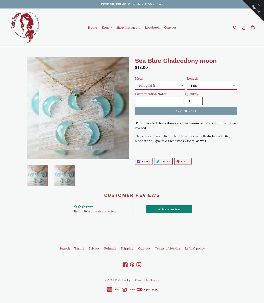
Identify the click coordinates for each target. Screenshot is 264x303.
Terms (79, 248)
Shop (108, 27)
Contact (170, 27)
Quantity (191, 94)
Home (92, 27)
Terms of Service (167, 248)
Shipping (127, 248)
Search (65, 248)
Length (192, 78)
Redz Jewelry (122, 280)
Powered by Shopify (147, 280)
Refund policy (195, 248)
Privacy (94, 248)
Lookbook (152, 27)
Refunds (110, 248)
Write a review (169, 209)
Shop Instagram (128, 27)
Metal (139, 78)
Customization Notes (151, 94)
